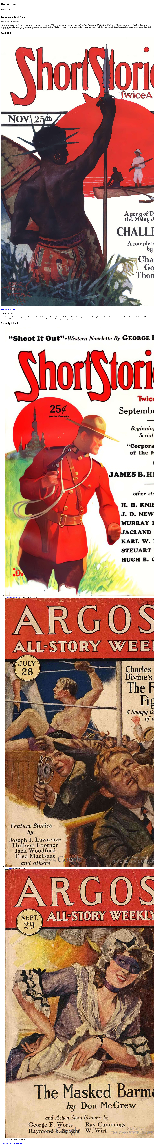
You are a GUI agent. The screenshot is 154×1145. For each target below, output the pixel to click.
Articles (7, 13)
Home (3, 13)
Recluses (8, 1139)
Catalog (13, 13)
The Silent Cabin (8, 309)
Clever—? (8, 868)
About (18, 13)
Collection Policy (6, 1143)
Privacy (20, 1143)
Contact (15, 1143)
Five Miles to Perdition (13, 597)
